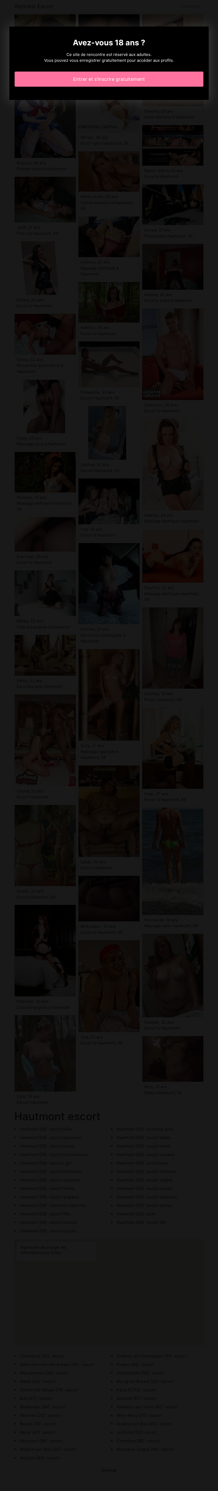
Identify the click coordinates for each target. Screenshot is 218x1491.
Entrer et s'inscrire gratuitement (109, 79)
